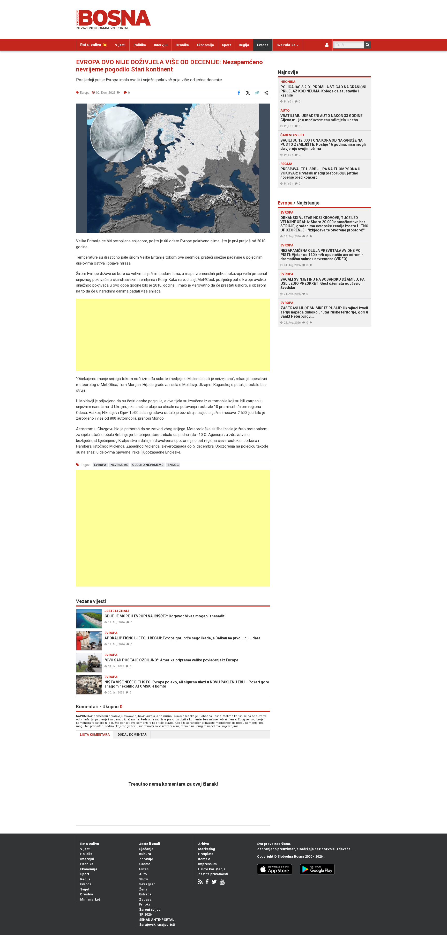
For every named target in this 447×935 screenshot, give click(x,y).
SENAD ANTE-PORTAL (156, 920)
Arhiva (203, 844)
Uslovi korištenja (212, 869)
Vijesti (120, 45)
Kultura (145, 854)
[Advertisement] (173, 335)
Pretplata (205, 854)
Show (143, 879)
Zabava (145, 899)
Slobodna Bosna (291, 856)
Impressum (207, 864)
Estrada (145, 894)
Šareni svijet (149, 909)
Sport (226, 45)
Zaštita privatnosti (213, 874)
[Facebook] (207, 882)
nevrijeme (119, 465)
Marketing (206, 849)
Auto (143, 874)
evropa (100, 465)
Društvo (86, 894)
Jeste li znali (149, 844)
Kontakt (204, 859)
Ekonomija (205, 45)
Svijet (84, 889)
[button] (265, 108)
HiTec (144, 869)
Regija (244, 45)
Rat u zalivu (89, 844)
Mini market (90, 899)
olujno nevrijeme (147, 465)
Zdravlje (146, 859)
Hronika (182, 45)
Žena (143, 889)
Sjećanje (146, 849)
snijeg (173, 465)
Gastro (144, 864)
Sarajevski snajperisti (157, 924)
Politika (139, 45)
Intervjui (161, 45)
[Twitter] (214, 882)
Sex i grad (147, 884)
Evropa (263, 45)
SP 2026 (145, 914)
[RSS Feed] (200, 882)
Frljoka (145, 904)
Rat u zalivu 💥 (93, 44)
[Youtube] (222, 882)
